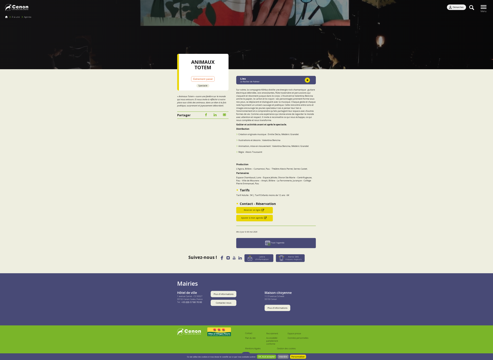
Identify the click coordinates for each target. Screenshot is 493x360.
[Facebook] (205, 115)
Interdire (283, 356)
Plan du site (250, 338)
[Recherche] (471, 7)
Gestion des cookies (286, 348)
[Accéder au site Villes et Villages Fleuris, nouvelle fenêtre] (219, 331)
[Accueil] (16, 7)
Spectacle (202, 85)
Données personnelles (298, 338)
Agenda (27, 17)
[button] (483, 7)
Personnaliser (298, 356)
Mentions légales (253, 348)
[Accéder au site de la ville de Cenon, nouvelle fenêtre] (189, 331)
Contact (248, 333)
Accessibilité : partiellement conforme (272, 341)
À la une (16, 17)
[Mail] (224, 115)
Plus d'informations (224, 294)
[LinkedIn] (215, 115)
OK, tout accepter (266, 356)
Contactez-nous (223, 302)
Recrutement (272, 333)
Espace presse (294, 333)
